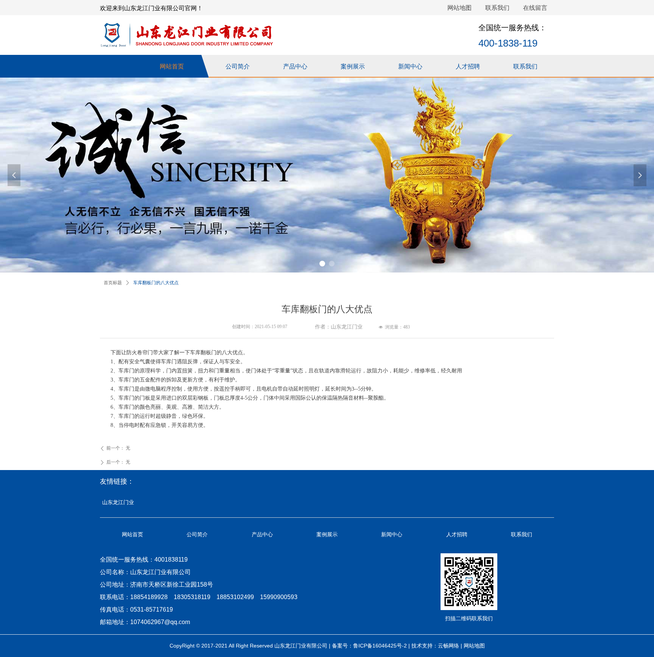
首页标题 (113, 282)
